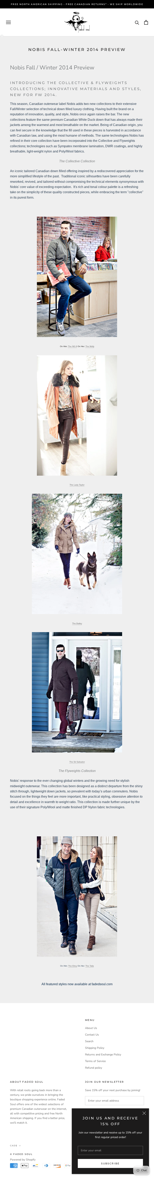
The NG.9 (72, 346)
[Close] (144, 1113)
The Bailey (77, 623)
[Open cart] (146, 22)
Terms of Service (95, 1061)
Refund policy (93, 1068)
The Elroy (72, 966)
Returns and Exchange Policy (103, 1054)
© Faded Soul (21, 1154)
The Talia (89, 966)
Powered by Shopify (22, 1160)
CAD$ (13, 1145)
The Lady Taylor (77, 485)
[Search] (137, 22)
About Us (91, 1028)
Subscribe (110, 1163)
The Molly (89, 346)
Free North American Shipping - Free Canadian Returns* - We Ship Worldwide (77, 4)
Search (89, 1041)
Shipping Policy (94, 1048)
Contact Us (92, 1035)
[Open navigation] (8, 22)
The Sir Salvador (77, 762)
